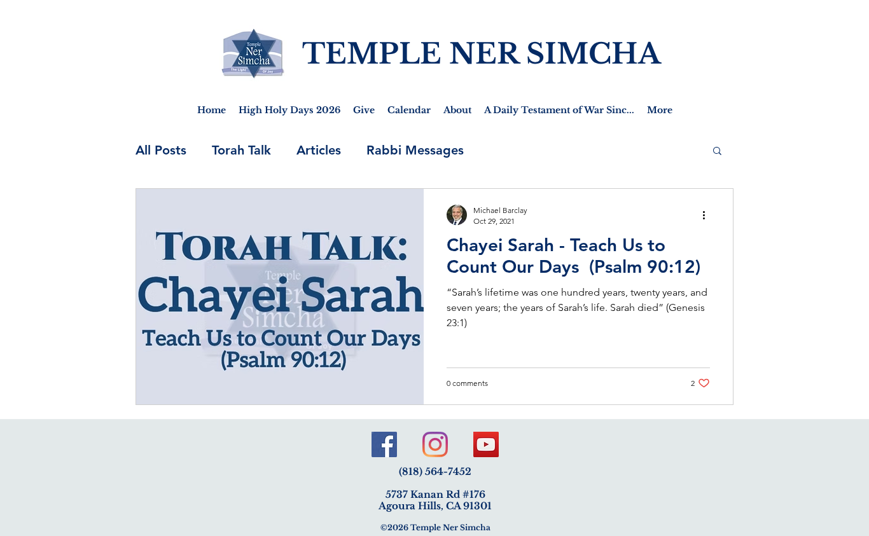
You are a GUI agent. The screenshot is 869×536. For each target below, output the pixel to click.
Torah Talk (241, 150)
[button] (717, 151)
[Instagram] (435, 444)
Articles (318, 150)
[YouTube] (486, 444)
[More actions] (708, 215)
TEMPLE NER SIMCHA (481, 53)
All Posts (161, 150)
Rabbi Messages (415, 150)
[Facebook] (384, 444)
